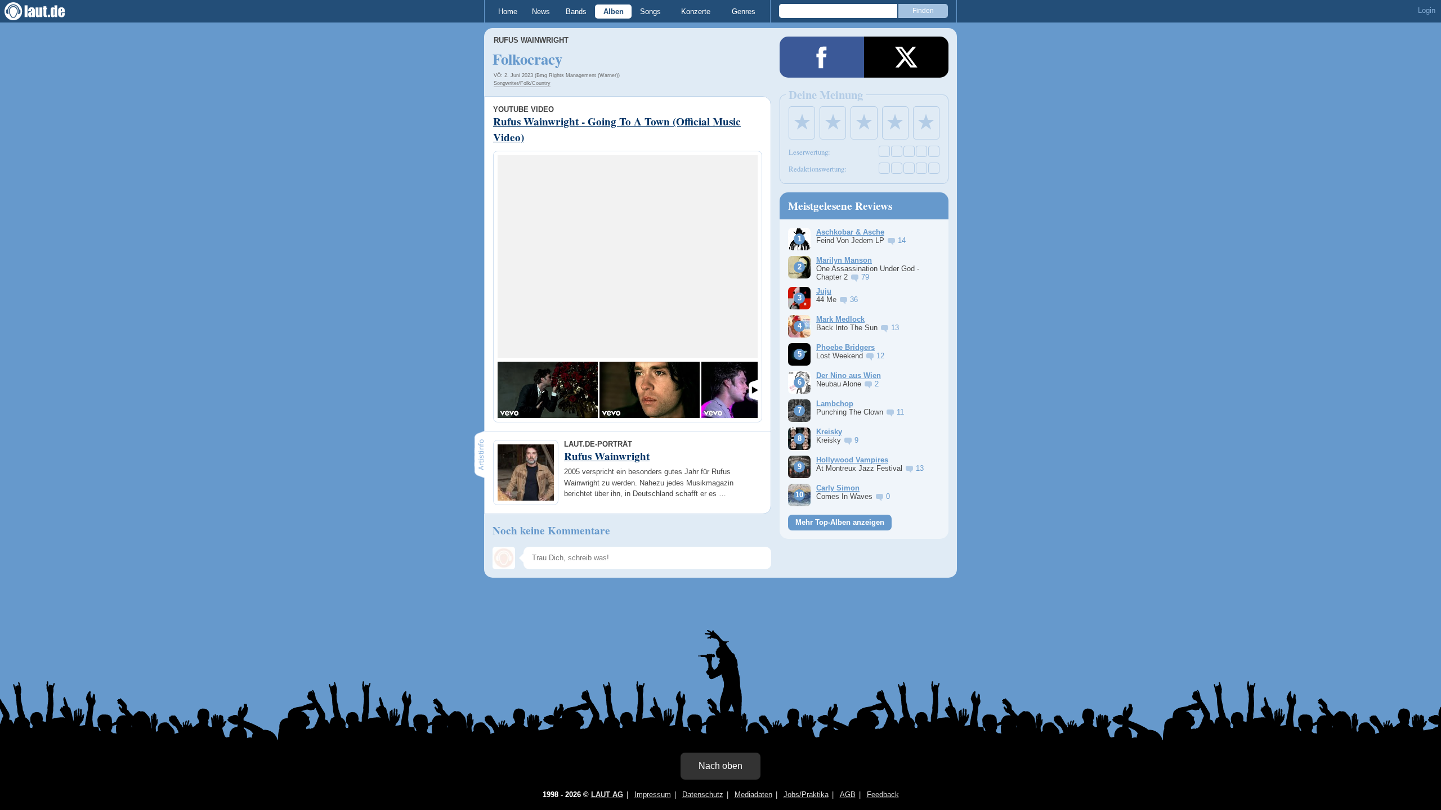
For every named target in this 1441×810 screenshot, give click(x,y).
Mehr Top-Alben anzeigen (839, 522)
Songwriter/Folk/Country (522, 83)
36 (854, 299)
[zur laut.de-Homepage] (45, 11)
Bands (576, 11)
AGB (848, 794)
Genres (743, 11)
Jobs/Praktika (806, 794)
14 (902, 240)
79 (865, 277)
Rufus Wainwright (531, 40)
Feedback (883, 794)
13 (895, 327)
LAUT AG (607, 794)
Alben (613, 11)
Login (1426, 10)
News (541, 11)
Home (507, 11)
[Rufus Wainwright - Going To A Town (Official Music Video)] (548, 390)
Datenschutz (702, 794)
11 (900, 412)
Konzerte (695, 11)
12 (880, 356)
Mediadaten (753, 794)
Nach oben (720, 766)
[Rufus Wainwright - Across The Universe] (649, 390)
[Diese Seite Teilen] (822, 57)
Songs (650, 11)
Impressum (652, 794)
